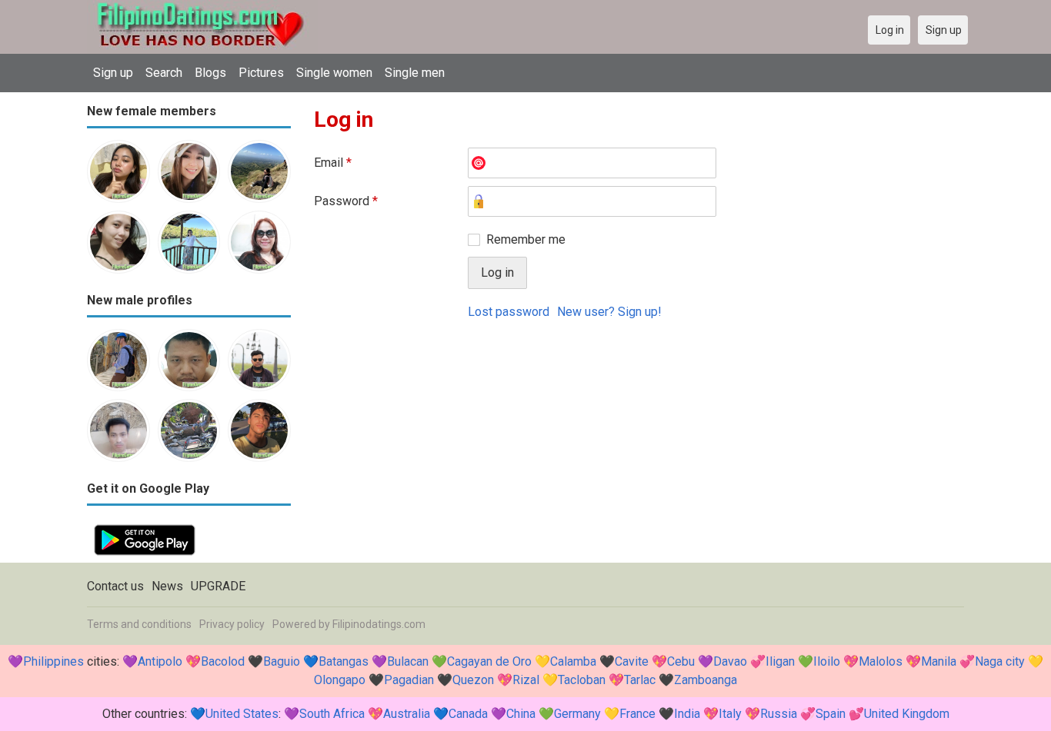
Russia (778, 713)
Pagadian (409, 680)
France (637, 713)
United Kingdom (906, 713)
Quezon (473, 680)
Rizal (525, 680)
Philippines (53, 661)
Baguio (281, 661)
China (521, 713)
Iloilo (826, 661)
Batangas (344, 661)
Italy (730, 713)
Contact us (115, 586)
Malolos (881, 661)
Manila (938, 661)
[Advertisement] (639, 446)
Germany (577, 713)
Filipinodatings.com (378, 624)
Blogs (210, 72)
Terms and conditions (139, 624)
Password (346, 201)
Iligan (780, 661)
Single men (415, 72)
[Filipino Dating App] (144, 526)
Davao (730, 661)
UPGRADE (218, 586)
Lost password (508, 311)
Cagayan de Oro (489, 661)
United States (242, 713)
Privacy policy (232, 624)
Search (163, 72)
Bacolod (223, 661)
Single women (334, 72)
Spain (831, 713)
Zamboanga (705, 680)
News (167, 586)
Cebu (681, 661)
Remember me (526, 239)
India (687, 713)
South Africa (332, 713)
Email (333, 162)
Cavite (632, 661)
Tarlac (640, 680)
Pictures (261, 72)
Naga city (1000, 661)
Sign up (113, 72)
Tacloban (582, 680)
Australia (406, 713)
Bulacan (408, 661)
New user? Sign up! (609, 311)
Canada (468, 713)
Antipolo (160, 661)
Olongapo (339, 680)
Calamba (573, 661)
